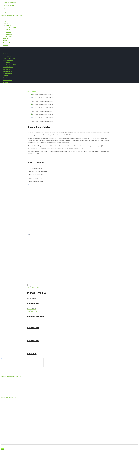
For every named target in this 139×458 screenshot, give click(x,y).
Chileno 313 (33, 340)
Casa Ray (32, 353)
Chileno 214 (33, 327)
